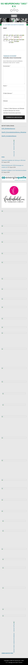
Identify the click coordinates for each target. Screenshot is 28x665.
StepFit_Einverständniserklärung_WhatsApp (14, 132)
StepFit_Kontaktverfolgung (9, 136)
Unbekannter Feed (7, 653)
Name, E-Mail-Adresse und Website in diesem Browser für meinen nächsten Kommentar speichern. (13, 110)
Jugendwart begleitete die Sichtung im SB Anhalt (13, 160)
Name (5, 85)
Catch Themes (18, 662)
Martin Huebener (18, 24)
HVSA (3, 157)
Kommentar (6, 66)
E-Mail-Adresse (8, 93)
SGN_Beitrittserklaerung (8, 128)
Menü (14, 16)
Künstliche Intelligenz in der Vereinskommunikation (14, 170)
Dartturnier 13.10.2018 (10, 56)
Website (5, 101)
